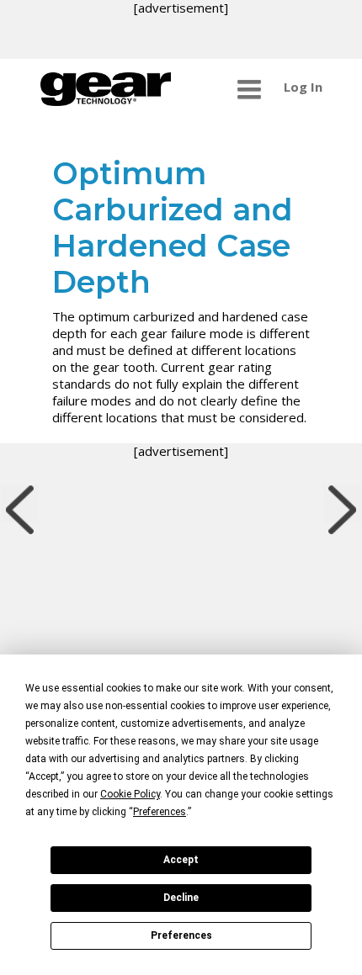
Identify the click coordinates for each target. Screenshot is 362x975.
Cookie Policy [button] (130, 794)
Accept (181, 860)
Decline (181, 897)
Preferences (181, 935)
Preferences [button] (159, 812)
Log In (303, 86)
